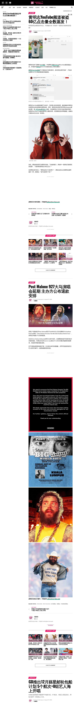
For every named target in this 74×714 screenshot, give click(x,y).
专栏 (47, 7)
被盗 (50, 208)
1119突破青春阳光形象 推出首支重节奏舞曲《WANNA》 (12, 56)
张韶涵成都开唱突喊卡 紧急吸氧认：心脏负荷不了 (12, 68)
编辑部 (35, 32)
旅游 (11, 25)
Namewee (40, 208)
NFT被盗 (42, 65)
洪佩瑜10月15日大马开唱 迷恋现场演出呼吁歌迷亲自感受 (12, 45)
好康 (42, 7)
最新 (14, 7)
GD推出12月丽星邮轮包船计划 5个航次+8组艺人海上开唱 (12, 27)
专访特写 (37, 7)
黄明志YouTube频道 (34, 70)
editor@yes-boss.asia (53, 202)
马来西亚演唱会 (64, 603)
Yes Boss (50, 625)
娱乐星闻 (19, 7)
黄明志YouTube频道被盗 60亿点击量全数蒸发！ (12, 14)
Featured (40, 603)
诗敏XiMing (55, 65)
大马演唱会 (53, 603)
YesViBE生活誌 (53, 7)
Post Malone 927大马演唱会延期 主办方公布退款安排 (12, 21)
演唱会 (58, 603)
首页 (10, 7)
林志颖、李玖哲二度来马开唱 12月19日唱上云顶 (12, 33)
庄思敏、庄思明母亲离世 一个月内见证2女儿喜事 (12, 39)
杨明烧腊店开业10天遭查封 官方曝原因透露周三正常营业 (12, 62)
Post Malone (46, 603)
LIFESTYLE (31, 7)
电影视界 (25, 7)
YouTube (46, 208)
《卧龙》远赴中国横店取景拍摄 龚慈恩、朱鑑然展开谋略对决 (12, 51)
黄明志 (38, 67)
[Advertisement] (50, 187)
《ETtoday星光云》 (40, 109)
